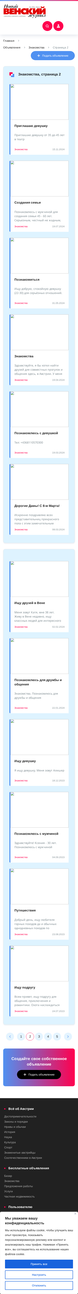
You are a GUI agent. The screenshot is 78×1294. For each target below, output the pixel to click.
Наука (8, 1137)
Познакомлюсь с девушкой (36, 433)
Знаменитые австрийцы (19, 1152)
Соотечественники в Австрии (23, 1157)
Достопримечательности (20, 1116)
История (9, 1132)
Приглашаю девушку (31, 126)
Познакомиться (26, 279)
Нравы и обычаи (15, 1126)
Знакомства (36, 47)
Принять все (39, 1264)
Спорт (8, 1147)
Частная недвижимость (19, 1196)
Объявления (11, 47)
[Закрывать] (75, 1214)
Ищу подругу (24, 987)
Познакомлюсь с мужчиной (36, 833)
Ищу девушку (25, 761)
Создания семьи (27, 202)
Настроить (39, 1274)
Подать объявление (55, 55)
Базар (8, 1175)
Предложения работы (18, 1186)
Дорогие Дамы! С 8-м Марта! (37, 505)
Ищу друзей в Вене (29, 603)
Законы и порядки (16, 1121)
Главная (8, 40)
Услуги (8, 1191)
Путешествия (25, 910)
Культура (10, 1142)
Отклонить (39, 1285)
